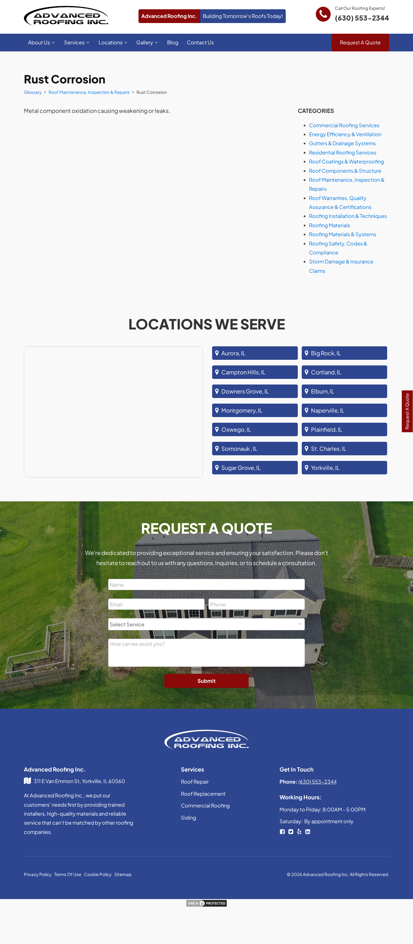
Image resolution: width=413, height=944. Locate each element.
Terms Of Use (67, 874)
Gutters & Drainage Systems (342, 143)
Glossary (33, 92)
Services (74, 42)
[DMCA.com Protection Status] (206, 905)
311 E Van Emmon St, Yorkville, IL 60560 (79, 781)
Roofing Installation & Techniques (348, 216)
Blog (172, 42)
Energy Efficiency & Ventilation (345, 134)
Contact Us (200, 42)
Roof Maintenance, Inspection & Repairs (89, 92)
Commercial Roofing (205, 805)
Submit (206, 680)
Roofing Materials (329, 225)
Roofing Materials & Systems (342, 234)
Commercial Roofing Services (344, 125)
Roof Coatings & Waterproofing (346, 161)
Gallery (144, 42)
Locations (110, 42)
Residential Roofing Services (342, 152)
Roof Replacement (203, 793)
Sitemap (122, 874)
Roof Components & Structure (345, 170)
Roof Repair (195, 781)
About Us (39, 42)
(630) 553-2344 (362, 17)
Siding (188, 817)
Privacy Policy (37, 874)
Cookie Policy (98, 874)
